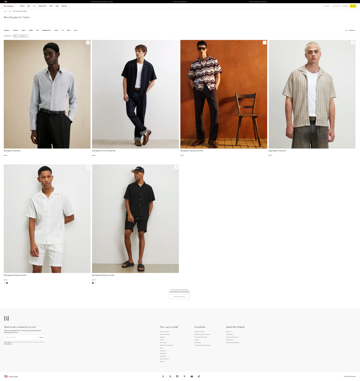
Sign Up (41, 337)
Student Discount (164, 359)
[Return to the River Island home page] (10, 6)
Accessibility (197, 342)
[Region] (6, 1)
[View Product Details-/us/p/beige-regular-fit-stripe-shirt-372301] (312, 94)
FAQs (161, 348)
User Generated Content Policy (202, 345)
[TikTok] (199, 376)
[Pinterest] (184, 376)
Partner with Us (230, 339)
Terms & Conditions (199, 331)
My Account (163, 353)
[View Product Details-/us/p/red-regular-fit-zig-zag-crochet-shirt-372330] (223, 94)
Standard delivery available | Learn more (102, 1)
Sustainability (229, 334)
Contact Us (163, 350)
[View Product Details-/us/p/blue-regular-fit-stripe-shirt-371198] (47, 94)
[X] (170, 376)
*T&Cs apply (7, 342)
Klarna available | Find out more (258, 1)
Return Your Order (164, 334)
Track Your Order (164, 331)
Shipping (162, 337)
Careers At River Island (232, 337)
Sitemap (162, 361)
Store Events (163, 356)
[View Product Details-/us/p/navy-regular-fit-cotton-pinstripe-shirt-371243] (135, 94)
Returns (162, 339)
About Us (228, 331)
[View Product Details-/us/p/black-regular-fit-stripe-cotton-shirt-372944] (135, 218)
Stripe (15, 36)
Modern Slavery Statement (233, 342)
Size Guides (163, 342)
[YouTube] (191, 376)
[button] (47, 154)
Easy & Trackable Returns (180, 1)
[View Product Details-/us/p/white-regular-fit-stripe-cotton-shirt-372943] (47, 218)
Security (196, 339)
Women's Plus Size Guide (166, 345)
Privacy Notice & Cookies (200, 337)
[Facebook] (163, 376)
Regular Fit (23, 36)
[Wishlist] (88, 42)
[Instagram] (177, 376)
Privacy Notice (8, 343)
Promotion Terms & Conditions (202, 334)
